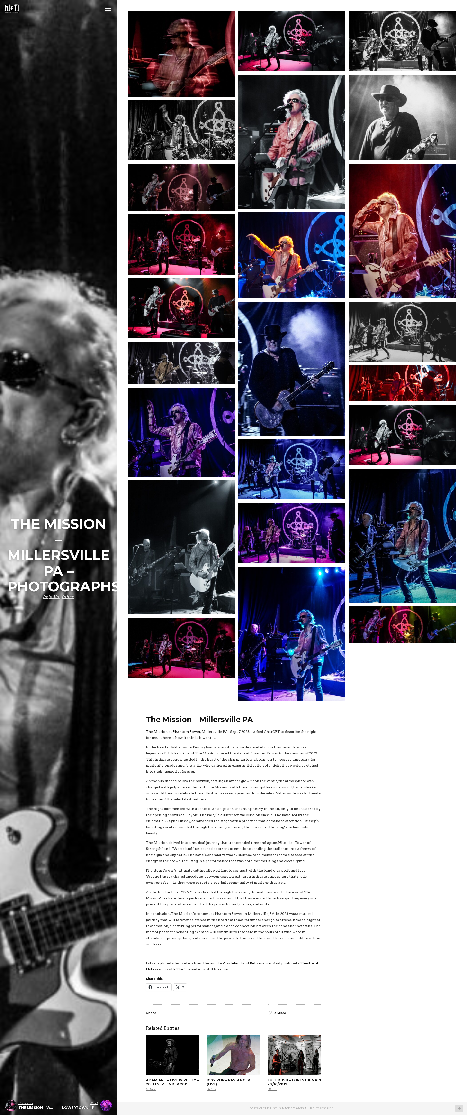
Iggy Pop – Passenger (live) (228, 1082)
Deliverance (260, 963)
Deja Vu (51, 597)
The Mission (157, 732)
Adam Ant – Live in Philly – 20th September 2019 (172, 1082)
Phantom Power (186, 732)
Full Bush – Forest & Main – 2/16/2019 (294, 1082)
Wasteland (232, 963)
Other (68, 597)
